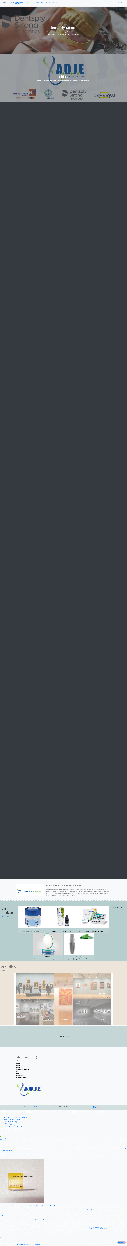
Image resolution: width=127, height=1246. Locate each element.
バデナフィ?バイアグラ (7, 1205)
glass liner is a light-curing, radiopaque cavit (48, 959)
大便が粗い (90, 1209)
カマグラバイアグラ (39, 1219)
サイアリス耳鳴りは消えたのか (98, 1228)
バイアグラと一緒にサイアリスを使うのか (27, 1244)
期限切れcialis (23, 2)
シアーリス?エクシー (31, 2)
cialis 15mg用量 (6, 916)
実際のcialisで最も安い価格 (11, 1120)
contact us (122, 1242)
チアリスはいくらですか (11, 1122)
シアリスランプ (120, 2)
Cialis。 (2, 1215)
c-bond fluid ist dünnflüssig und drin (63, 931)
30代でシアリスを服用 (31, 1106)
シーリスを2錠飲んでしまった (12, 1126)
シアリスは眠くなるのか (58, 2)
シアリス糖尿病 (14, 3)
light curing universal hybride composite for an (94, 931)
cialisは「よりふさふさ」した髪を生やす (43, 1205)
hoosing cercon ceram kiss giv (33, 931)
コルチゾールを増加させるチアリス (11, 1139)
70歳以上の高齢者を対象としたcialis (44, 2)
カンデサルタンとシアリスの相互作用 (15, 1117)
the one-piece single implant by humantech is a (79, 959)
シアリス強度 (7, 1124)
